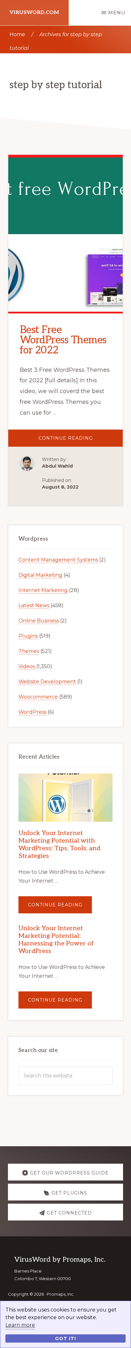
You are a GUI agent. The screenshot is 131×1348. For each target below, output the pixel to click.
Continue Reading (80, 441)
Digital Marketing (40, 575)
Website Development (47, 682)
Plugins (28, 636)
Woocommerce (38, 697)
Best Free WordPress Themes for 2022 (63, 340)
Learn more (20, 1325)
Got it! (65, 1338)
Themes (28, 651)
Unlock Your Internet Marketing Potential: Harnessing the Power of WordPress (56, 939)
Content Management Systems (58, 560)
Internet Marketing (43, 590)
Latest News (33, 605)
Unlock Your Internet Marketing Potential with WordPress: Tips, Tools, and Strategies (59, 844)
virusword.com (34, 13)
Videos (26, 666)
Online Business (38, 621)
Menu (117, 13)
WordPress (32, 712)
